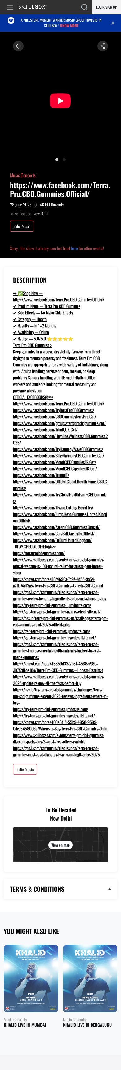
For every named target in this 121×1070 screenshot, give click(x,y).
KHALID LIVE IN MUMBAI (25, 1025)
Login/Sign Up (106, 7)
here (74, 248)
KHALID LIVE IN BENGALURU (87, 1025)
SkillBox (35, 7)
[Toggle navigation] (11, 7)
